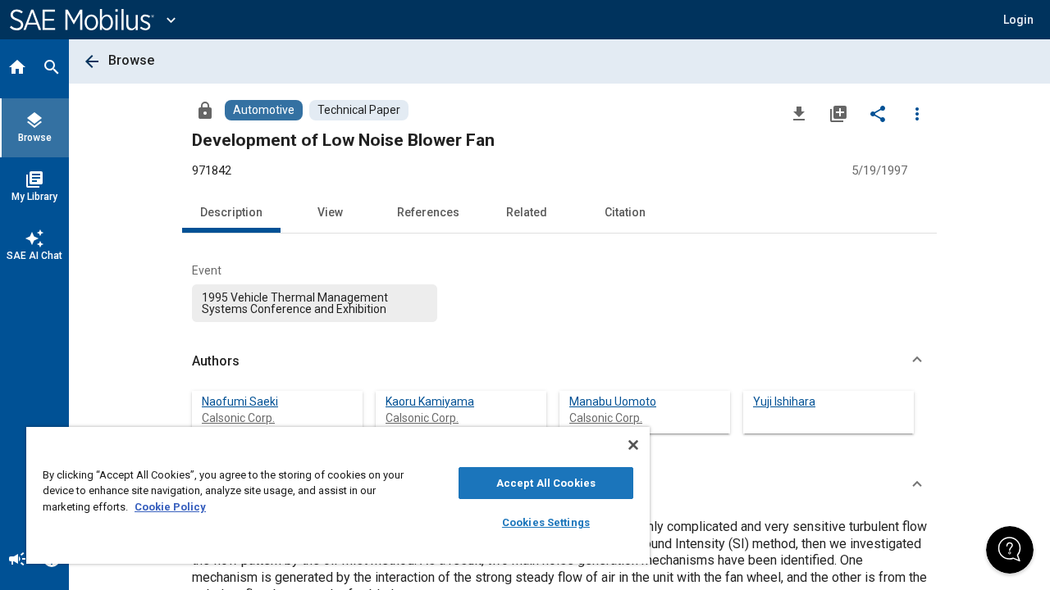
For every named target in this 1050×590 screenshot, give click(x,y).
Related (526, 212)
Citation (625, 212)
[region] (338, 495)
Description (231, 212)
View (330, 212)
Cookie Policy (170, 507)
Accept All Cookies (546, 483)
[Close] (633, 445)
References (428, 212)
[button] (559, 361)
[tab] (17, 68)
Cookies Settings (546, 522)
